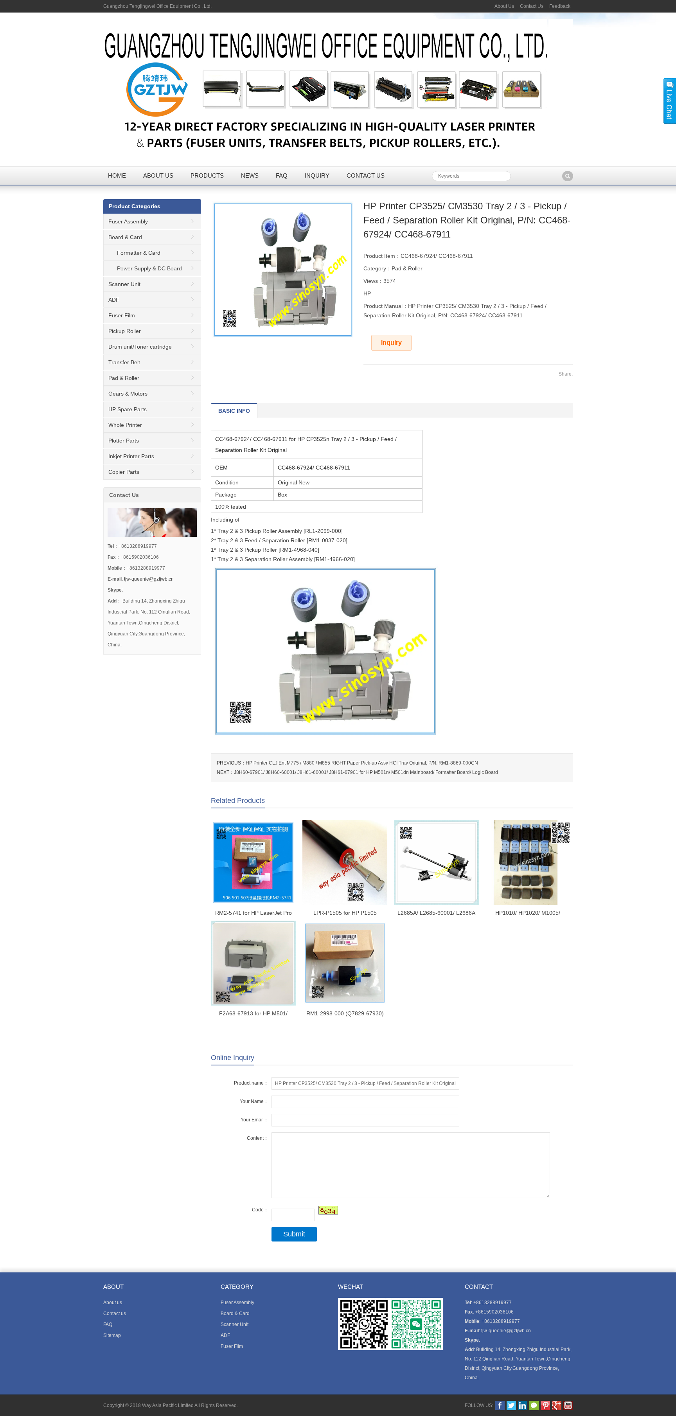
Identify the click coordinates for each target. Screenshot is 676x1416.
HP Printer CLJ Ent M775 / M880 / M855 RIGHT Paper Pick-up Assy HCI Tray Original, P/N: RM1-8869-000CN (362, 763)
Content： (257, 1138)
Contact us (366, 175)
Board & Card (125, 237)
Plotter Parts (123, 440)
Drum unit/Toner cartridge (140, 347)
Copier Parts (123, 472)
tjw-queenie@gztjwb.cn (149, 579)
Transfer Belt (124, 362)
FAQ (282, 175)
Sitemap (112, 1335)
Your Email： (254, 1120)
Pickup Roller (124, 331)
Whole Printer (125, 425)
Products (207, 175)
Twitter (511, 1405)
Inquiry (317, 175)
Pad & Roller (407, 268)
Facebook (500, 1405)
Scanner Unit (124, 284)
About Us (504, 6)
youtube (568, 1405)
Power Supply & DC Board (149, 268)
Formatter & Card (138, 253)
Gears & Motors (127, 393)
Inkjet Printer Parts (131, 456)
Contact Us (531, 6)
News (250, 175)
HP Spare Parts (127, 409)
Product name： (251, 1083)
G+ (556, 1405)
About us (158, 175)
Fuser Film (121, 315)
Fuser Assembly (128, 221)
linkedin (522, 1405)
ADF (113, 300)
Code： (260, 1210)
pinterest (545, 1405)
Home (117, 175)
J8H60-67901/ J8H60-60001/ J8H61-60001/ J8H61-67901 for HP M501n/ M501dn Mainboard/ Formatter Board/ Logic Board (366, 772)
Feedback (559, 6)
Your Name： (254, 1101)
